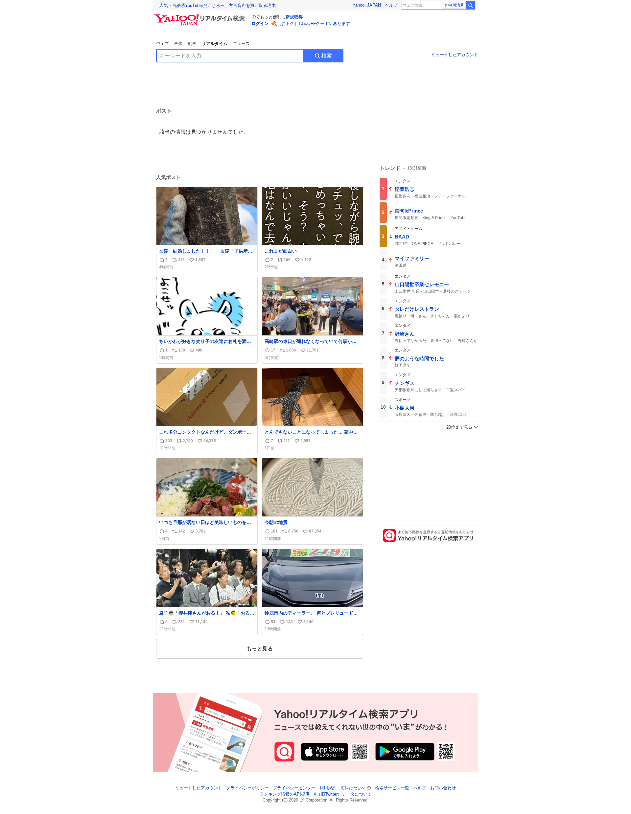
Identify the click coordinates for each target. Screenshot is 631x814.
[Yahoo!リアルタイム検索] (200, 16)
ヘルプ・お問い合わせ (434, 788)
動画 (192, 43)
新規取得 (294, 16)
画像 (178, 43)
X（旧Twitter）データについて (343, 794)
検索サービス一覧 (392, 788)
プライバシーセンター (294, 788)
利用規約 (328, 788)
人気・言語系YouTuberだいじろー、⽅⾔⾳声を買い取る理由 (217, 5)
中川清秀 (456, 5)
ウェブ (162, 43)
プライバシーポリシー (247, 788)
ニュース (241, 43)
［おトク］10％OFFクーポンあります (313, 23)
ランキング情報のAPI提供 (285, 794)
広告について (353, 788)
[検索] (470, 5)
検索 (326, 55)
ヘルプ (391, 5)
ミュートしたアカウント (454, 54)
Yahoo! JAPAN (367, 5)
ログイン (260, 23)
